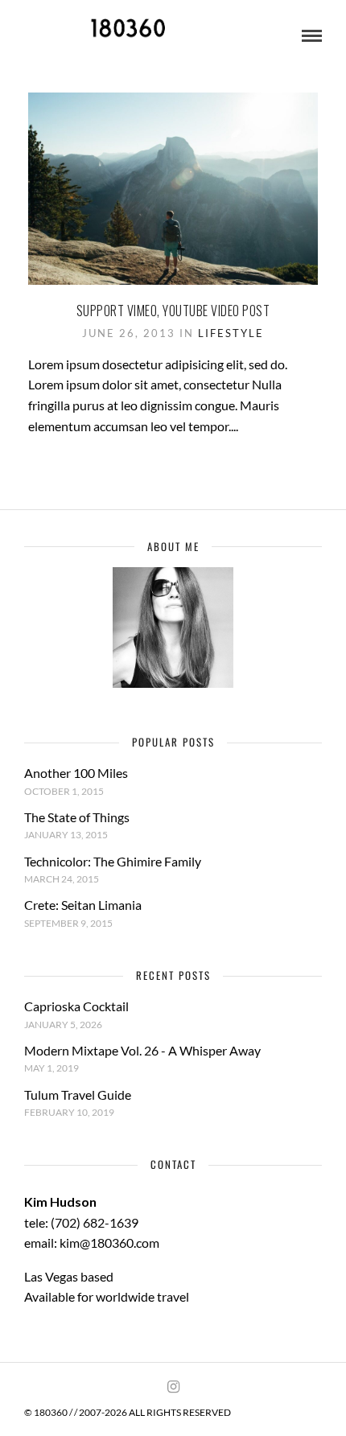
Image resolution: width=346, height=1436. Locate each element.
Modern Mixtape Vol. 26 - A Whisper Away (142, 1050)
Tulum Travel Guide (77, 1094)
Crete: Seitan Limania (83, 904)
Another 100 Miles (76, 772)
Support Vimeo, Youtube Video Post (173, 310)
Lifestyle (231, 333)
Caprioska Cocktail (76, 1006)
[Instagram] (173, 1387)
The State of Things (77, 817)
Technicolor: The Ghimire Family (112, 861)
